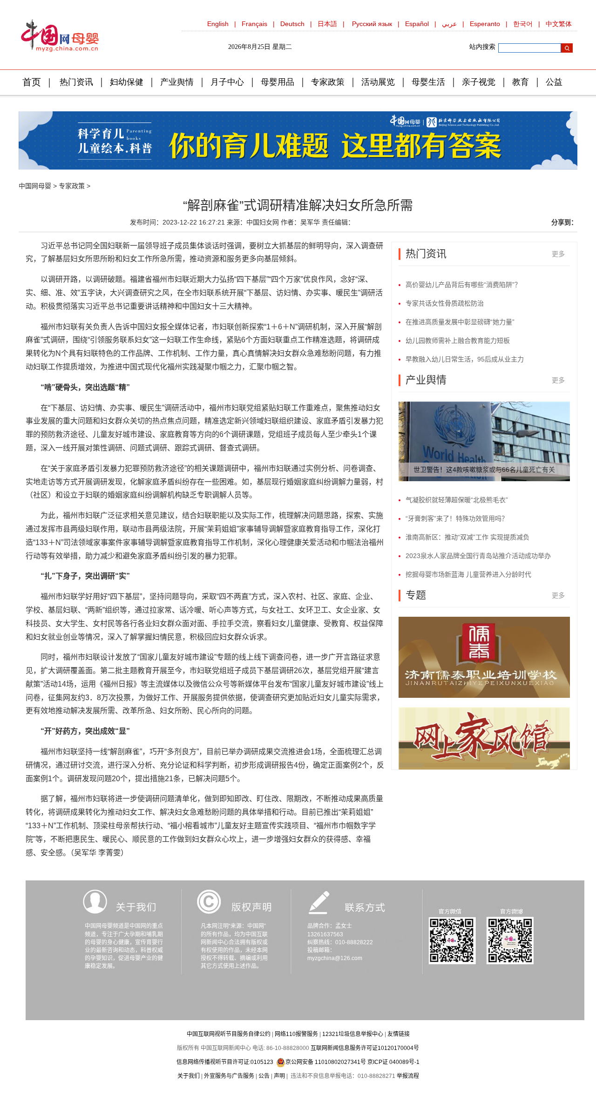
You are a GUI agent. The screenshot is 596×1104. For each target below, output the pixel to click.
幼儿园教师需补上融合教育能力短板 (458, 340)
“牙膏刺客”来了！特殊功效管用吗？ (457, 518)
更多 (558, 254)
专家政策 (72, 186)
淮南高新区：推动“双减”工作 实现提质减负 (467, 537)
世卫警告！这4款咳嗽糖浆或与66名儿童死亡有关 (484, 469)
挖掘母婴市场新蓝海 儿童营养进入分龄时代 (468, 574)
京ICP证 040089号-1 (393, 1062)
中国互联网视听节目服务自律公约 (229, 1034)
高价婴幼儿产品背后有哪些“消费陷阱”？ (463, 284)
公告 (264, 1076)
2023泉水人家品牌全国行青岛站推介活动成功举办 (478, 555)
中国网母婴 (35, 186)
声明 (279, 1076)
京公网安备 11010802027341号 (325, 1062)
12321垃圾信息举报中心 (352, 1034)
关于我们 (188, 1076)
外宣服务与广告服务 (229, 1076)
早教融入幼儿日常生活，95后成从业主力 (465, 359)
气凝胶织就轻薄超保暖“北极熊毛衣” (457, 500)
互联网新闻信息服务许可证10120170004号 (365, 1048)
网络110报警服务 (296, 1034)
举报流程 (408, 1076)
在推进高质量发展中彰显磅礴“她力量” (460, 322)
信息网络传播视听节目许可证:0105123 (224, 1062)
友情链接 (398, 1034)
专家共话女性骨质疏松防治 (445, 303)
